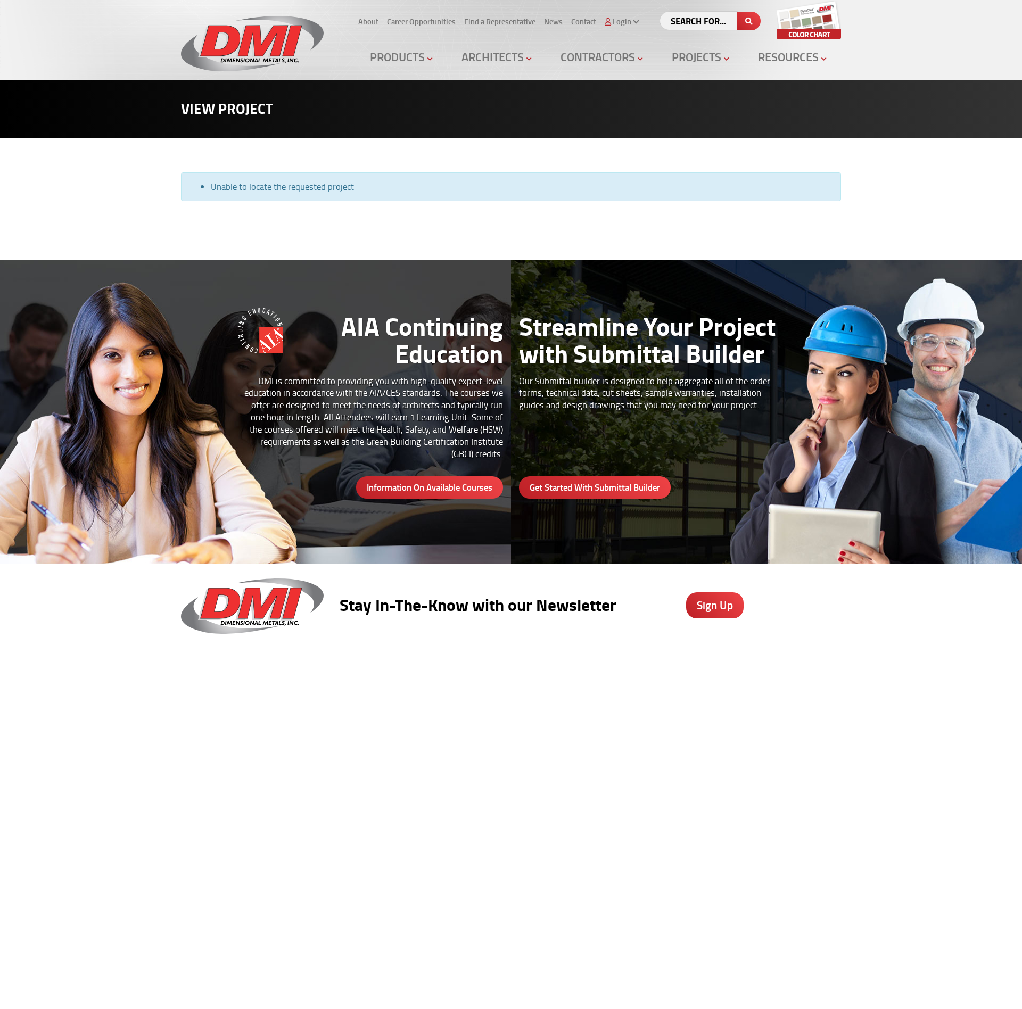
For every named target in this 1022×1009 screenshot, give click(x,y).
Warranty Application (589, 778)
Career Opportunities (421, 21)
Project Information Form (595, 708)
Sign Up (715, 605)
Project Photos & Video (490, 806)
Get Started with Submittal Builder (595, 487)
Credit (563, 722)
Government (675, 722)
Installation (775, 778)
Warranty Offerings (484, 764)
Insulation (367, 778)
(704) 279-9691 (209, 857)
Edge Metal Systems (385, 722)
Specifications (474, 722)
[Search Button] (749, 21)
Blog (764, 694)
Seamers (568, 750)
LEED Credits (473, 792)
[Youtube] (628, 924)
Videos (665, 694)
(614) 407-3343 (209, 780)
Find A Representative (487, 988)
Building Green (476, 778)
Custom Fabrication (383, 764)
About (368, 21)
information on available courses (429, 487)
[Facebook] (543, 924)
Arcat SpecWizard (481, 708)
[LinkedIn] (600, 924)
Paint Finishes (779, 736)
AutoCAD (771, 708)
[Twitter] (571, 924)
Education (671, 736)
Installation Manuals (588, 736)
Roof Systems (374, 694)
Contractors (599, 56)
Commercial (674, 750)
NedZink (364, 806)
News (553, 21)
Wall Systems (374, 708)
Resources (789, 56)
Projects (698, 56)
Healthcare (673, 708)
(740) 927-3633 (209, 722)
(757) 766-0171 (209, 935)
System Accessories (384, 792)
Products (398, 56)
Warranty (772, 806)
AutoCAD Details (479, 750)
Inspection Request (586, 764)
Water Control (374, 736)
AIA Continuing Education (493, 736)
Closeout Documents (588, 792)
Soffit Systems (375, 750)
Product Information (485, 694)
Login (603, 988)
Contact (583, 21)
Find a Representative (499, 21)
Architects (493, 56)
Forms (767, 750)
